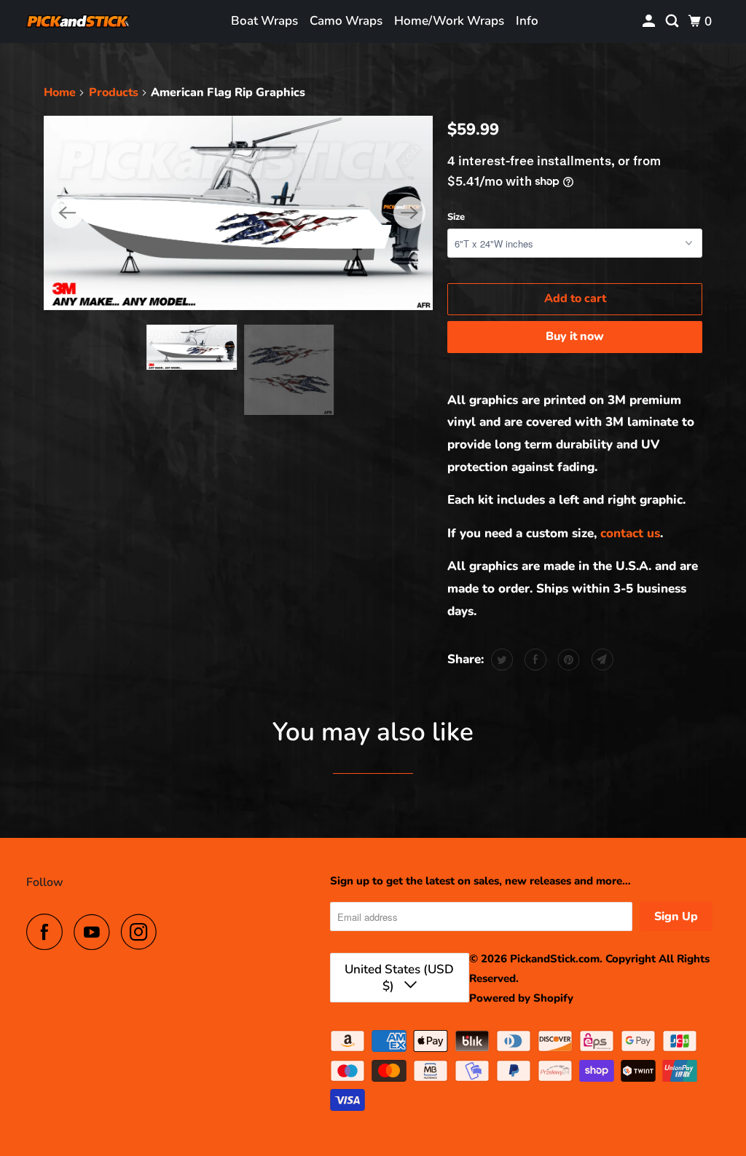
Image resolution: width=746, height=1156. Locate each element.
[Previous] (67, 213)
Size (456, 216)
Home (60, 92)
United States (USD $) (399, 977)
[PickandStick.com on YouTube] (95, 932)
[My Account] (650, 21)
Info (527, 20)
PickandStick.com (555, 958)
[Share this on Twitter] (500, 659)
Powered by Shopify (521, 998)
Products (113, 92)
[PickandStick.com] (78, 22)
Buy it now (575, 336)
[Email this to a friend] (600, 659)
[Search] (673, 21)
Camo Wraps (346, 20)
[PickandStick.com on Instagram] (143, 932)
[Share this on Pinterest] (567, 659)
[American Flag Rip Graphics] (238, 213)
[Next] (409, 213)
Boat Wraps (264, 20)
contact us (630, 533)
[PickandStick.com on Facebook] (48, 932)
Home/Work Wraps (449, 20)
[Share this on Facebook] (533, 659)
